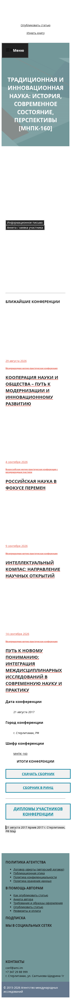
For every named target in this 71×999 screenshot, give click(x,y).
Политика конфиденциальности (35, 877)
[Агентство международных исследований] (28, 18)
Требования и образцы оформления (38, 903)
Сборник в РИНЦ (38, 787)
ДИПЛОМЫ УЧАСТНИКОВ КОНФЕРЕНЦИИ (38, 811)
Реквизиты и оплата (27, 911)
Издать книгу (36, 33)
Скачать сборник (38, 774)
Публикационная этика (29, 873)
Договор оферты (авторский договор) (38, 869)
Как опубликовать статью (30, 895)
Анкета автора (23, 899)
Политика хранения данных (32, 881)
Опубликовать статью (35, 25)
